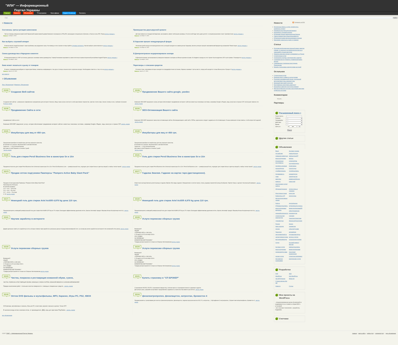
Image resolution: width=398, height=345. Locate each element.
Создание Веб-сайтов (23, 92)
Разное (277, 224)
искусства (292, 193)
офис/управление (294, 211)
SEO (290, 273)
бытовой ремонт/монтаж (294, 243)
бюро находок (279, 226)
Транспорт (278, 232)
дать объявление (391, 333)
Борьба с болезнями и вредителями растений (287, 67)
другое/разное (293, 203)
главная (354, 333)
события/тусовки (294, 229)
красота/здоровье (280, 158)
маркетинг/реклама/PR (295, 208)
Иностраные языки (281, 193)
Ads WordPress (293, 276)
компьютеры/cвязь (294, 247)
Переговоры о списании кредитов (147, 65)
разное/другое (279, 168)
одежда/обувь (293, 161)
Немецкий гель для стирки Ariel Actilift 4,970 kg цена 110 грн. (44, 200)
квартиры (278, 179)
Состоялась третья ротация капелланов (19, 30)
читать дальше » (110, 34)
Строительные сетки (280, 56)
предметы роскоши (281, 166)
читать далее (8, 104)
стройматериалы (280, 171)
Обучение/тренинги (281, 189)
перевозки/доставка (281, 252)
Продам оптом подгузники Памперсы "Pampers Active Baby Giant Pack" (50, 173)
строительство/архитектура (280, 216)
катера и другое (293, 237)
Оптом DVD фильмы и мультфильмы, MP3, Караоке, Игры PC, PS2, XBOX (51, 296)
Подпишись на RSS (299, 22)
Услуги (277, 242)
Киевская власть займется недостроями (286, 77)
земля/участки (293, 176)
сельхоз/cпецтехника (295, 239)
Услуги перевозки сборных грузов (161, 219)
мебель (291, 158)
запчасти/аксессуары (281, 237)
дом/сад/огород (293, 153)
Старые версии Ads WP (281, 282)
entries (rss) (370, 333)
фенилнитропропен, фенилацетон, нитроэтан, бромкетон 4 (174, 296)
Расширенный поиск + (290, 113)
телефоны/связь (294, 171)
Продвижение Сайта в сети (26, 110)
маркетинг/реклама (294, 249)
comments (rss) (379, 333)
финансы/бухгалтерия (295, 221)
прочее (277, 229)
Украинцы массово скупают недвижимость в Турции (289, 54)
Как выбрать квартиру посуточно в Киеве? (286, 86)
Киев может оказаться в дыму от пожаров (20, 65)
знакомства (292, 226)
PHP (276, 273)
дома (276, 176)
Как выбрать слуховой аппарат (15, 42)
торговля (291, 216)
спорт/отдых (292, 168)
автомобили (292, 232)
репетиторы (292, 196)
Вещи (277, 151)
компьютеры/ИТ (293, 156)
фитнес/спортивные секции (281, 199)
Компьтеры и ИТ (280, 196)
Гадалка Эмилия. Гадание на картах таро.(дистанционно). (173, 173)
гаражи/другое (293, 174)
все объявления (7, 315)
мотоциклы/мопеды (281, 239)
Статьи (291, 286)
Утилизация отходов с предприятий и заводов (287, 57)
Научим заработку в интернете (28, 219)
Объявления (10, 78)
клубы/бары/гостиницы (295, 206)
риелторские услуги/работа (281, 185)
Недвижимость (279, 174)
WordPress (278, 276)
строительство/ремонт (295, 256)
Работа (277, 203)
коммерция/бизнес (294, 179)
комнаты (278, 181)
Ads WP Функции (280, 278)
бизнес (291, 224)
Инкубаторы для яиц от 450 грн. (28, 132)
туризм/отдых (279, 221)
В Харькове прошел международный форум (152, 42)
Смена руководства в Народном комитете (20, 54)
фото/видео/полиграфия (279, 259)
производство (293, 213)
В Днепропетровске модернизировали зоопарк (153, 54)
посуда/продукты (294, 163)
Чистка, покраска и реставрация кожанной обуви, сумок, (42, 278)
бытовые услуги (280, 247)
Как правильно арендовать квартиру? (285, 85)
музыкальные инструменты (279, 162)
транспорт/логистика (295, 218)
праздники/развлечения (293, 253)
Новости (8, 23)
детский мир (279, 153)
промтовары (292, 166)
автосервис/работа (281, 234)
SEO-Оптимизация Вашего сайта (160, 110)
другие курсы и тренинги (293, 190)
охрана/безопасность (281, 213)
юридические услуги (295, 259)
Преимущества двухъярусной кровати (149, 30)
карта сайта (361, 333)
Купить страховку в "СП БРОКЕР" (160, 278)
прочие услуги (279, 256)
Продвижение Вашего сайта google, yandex (166, 92)
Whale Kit (291, 278)
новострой (292, 181)
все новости (5, 74)
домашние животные (281, 156)
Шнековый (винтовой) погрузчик (283, 83)
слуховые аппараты (78, 45)
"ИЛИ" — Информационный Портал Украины (26, 7)
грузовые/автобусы (294, 234)
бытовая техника (294, 151)
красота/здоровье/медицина (280, 209)
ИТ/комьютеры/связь (281, 206)
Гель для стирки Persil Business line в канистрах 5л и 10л (42, 156)
